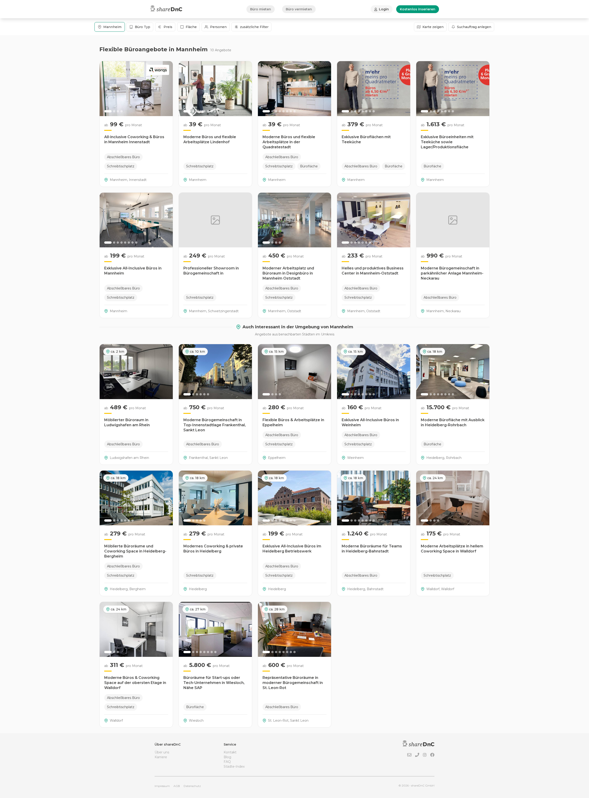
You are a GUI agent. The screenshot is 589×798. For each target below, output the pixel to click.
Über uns (162, 752)
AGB (176, 786)
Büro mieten (260, 9)
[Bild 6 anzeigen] (208, 111)
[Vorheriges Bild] (105, 88)
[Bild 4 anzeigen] (121, 111)
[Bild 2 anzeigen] (114, 111)
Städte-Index (234, 766)
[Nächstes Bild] (167, 88)
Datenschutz (192, 786)
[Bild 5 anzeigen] (204, 111)
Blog (227, 757)
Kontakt (230, 752)
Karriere (161, 757)
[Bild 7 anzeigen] (212, 111)
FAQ (227, 762)
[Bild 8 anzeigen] (215, 111)
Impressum (162, 786)
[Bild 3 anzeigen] (118, 111)
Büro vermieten (299, 9)
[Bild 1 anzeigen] (108, 111)
